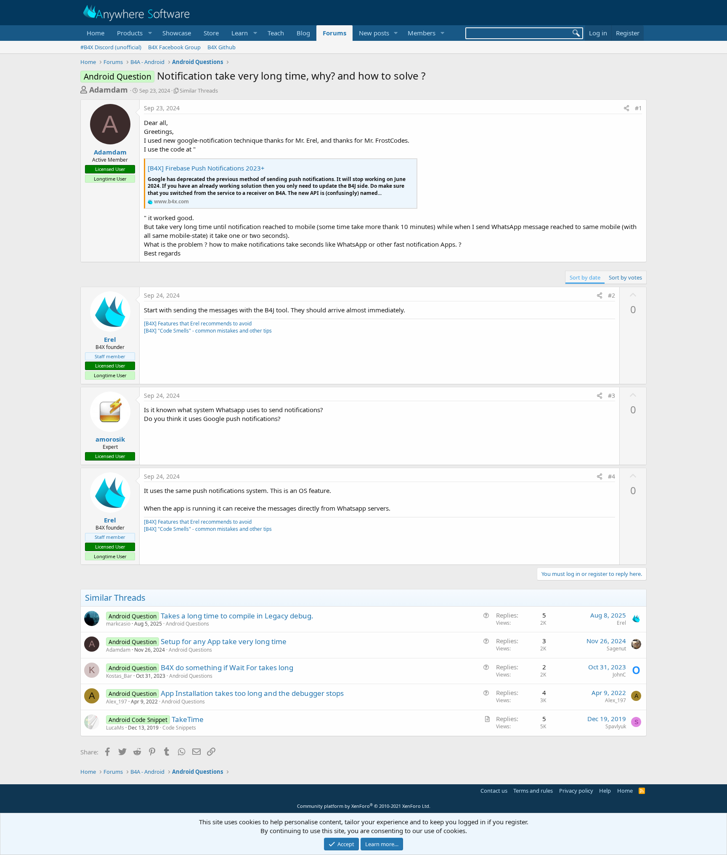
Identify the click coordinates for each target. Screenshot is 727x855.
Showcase (176, 33)
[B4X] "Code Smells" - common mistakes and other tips (208, 330)
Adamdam (108, 90)
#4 (611, 476)
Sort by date (585, 277)
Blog (303, 33)
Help (605, 790)
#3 (611, 396)
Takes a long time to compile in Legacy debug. (237, 616)
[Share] (626, 108)
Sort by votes (625, 277)
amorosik (110, 439)
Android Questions (187, 623)
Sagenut (616, 648)
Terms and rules (533, 790)
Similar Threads (199, 90)
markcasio (118, 623)
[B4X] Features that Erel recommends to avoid (198, 323)
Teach (276, 33)
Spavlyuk (615, 726)
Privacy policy (576, 790)
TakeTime (188, 719)
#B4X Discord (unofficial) (110, 47)
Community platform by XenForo (363, 806)
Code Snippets (179, 727)
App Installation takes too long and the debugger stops (252, 693)
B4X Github (221, 47)
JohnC (619, 674)
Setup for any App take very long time (224, 641)
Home (95, 33)
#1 (638, 108)
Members (421, 33)
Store (211, 33)
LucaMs (115, 727)
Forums (334, 33)
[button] (133, 33)
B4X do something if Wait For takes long (227, 667)
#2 (611, 295)
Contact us (493, 790)
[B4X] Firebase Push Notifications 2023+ (206, 168)
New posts (374, 33)
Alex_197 (116, 701)
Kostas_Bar (119, 675)
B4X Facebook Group (174, 47)
